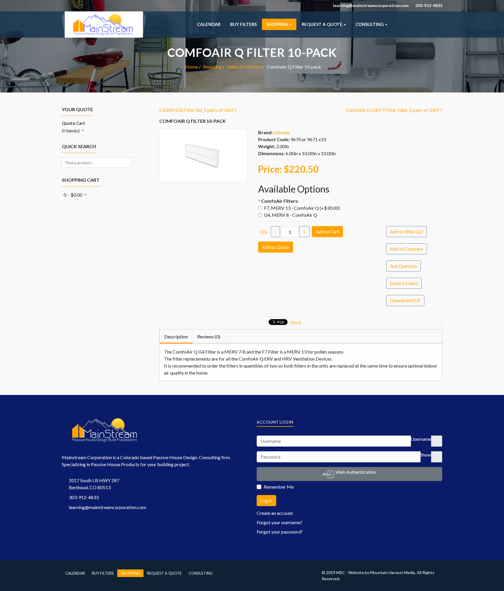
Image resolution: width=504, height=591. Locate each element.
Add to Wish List (406, 231)
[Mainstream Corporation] (104, 15)
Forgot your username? (279, 522)
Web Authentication (355, 472)
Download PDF (405, 300)
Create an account (275, 513)
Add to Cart (327, 231)
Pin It (295, 322)
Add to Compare (406, 248)
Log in (266, 500)
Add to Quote (275, 247)
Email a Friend (404, 283)
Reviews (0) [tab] (208, 336)
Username (421, 439)
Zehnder (282, 132)
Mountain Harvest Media (392, 572)
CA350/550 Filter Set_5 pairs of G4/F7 (198, 110)
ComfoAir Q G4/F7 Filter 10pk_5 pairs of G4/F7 (394, 110)
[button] (279, 24)
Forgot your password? (280, 531)
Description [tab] (176, 336)
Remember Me (279, 486)
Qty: (263, 231)
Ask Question (403, 266)
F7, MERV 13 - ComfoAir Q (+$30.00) (301, 208)
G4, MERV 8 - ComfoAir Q (290, 215)
